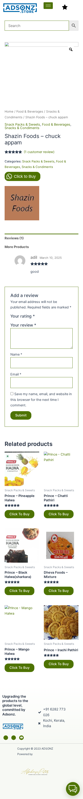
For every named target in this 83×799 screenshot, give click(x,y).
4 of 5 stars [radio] (54, 317)
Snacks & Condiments (22, 128)
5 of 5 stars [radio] (59, 317)
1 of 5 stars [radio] (39, 317)
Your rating (22, 316)
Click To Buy (19, 514)
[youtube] (21, 737)
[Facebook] (5, 737)
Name (16, 354)
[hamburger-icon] (48, 5)
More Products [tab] (17, 247)
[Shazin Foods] (22, 203)
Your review (23, 325)
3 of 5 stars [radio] (49, 317)
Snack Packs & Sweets (22, 124)
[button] (73, 789)
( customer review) (39, 152)
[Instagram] (13, 737)
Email (15, 374)
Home (9, 111)
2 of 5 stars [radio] (44, 317)
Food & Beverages (29, 111)
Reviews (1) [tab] (14, 238)
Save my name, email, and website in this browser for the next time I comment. (41, 399)
